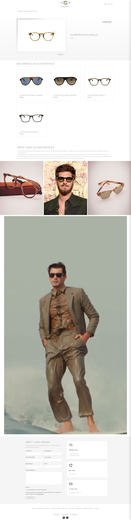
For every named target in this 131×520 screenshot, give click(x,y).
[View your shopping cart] (112, 4)
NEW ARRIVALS (40, 508)
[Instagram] (67, 518)
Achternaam (48, 450)
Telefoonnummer (30, 457)
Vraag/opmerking (30, 470)
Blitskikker (74, 514)
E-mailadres (47, 457)
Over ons (71, 508)
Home (18, 11)
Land (45, 463)
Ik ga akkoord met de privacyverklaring (37, 489)
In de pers (64, 508)
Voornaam (29, 450)
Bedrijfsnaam (29, 463)
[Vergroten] (41, 162)
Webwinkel (79, 508)
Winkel (21, 11)
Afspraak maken (88, 508)
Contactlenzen (55, 508)
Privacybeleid (65, 514)
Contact (96, 508)
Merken (47, 508)
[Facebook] (64, 518)
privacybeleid (40, 494)
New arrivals (25, 11)
